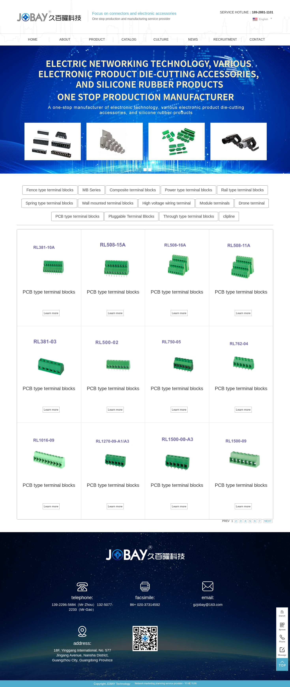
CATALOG (129, 39)
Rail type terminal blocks (242, 190)
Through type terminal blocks (188, 216)
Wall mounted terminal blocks (107, 203)
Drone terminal (252, 203)
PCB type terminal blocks (77, 216)
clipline (229, 216)
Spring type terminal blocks (49, 203)
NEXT (268, 520)
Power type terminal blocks (188, 190)
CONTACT (257, 39)
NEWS (193, 39)
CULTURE (161, 39)
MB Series (91, 190)
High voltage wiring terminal (166, 203)
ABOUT (64, 39)
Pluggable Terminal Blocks (131, 216)
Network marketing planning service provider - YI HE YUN (165, 683)
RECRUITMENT (225, 39)
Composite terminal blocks (133, 190)
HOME (32, 39)
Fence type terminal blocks (49, 190)
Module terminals (215, 203)
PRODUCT (97, 39)
